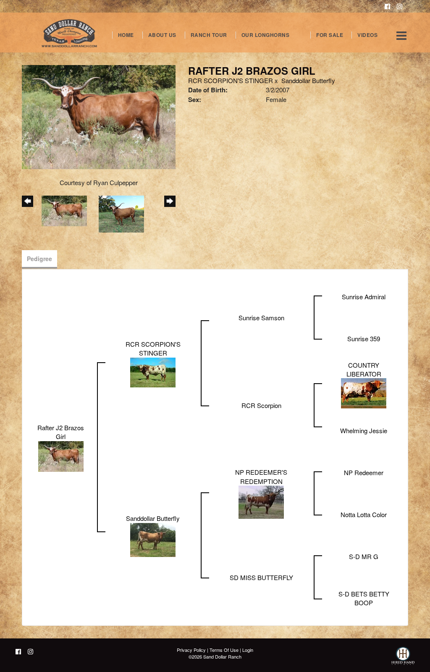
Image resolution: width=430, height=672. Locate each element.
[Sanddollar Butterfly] (153, 538)
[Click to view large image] (99, 116)
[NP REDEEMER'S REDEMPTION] (261, 501)
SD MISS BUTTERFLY (261, 577)
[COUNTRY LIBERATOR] (363, 392)
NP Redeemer (363, 472)
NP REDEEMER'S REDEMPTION (261, 476)
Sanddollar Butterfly (308, 80)
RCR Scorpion (261, 405)
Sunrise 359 (363, 338)
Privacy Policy (191, 649)
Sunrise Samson (261, 317)
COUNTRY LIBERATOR (363, 369)
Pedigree (39, 258)
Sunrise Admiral (363, 296)
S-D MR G (363, 556)
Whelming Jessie (363, 430)
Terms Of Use (224, 649)
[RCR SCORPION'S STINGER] (153, 371)
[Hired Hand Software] (402, 659)
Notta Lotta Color (364, 514)
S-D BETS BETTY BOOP (363, 598)
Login (247, 649)
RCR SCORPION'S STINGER (230, 80)
